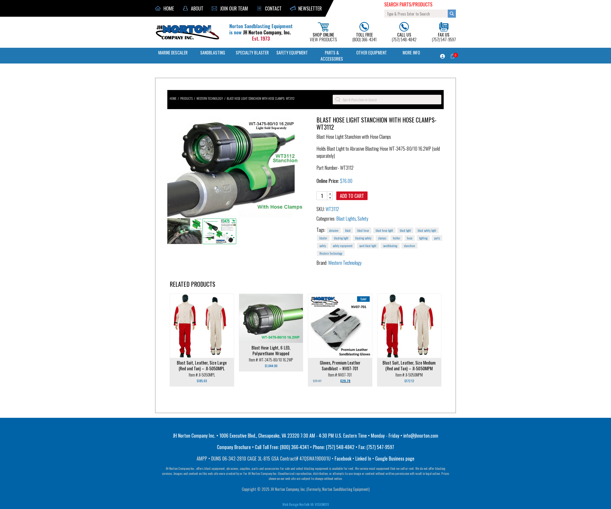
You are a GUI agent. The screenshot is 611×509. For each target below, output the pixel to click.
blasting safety (363, 238)
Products (186, 98)
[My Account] (442, 56)
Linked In (363, 458)
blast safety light (427, 230)
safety (322, 245)
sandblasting (390, 245)
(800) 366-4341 (364, 37)
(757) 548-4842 (404, 37)
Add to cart (352, 195)
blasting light (341, 238)
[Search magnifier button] (452, 14)
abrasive (333, 230)
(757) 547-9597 (444, 37)
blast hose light (384, 230)
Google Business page (394, 458)
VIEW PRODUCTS (323, 37)
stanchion (409, 245)
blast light (405, 230)
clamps (382, 238)
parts (437, 238)
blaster (323, 238)
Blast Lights (346, 218)
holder (396, 238)
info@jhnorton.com (420, 435)
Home (173, 98)
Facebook (343, 458)
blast (348, 230)
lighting (423, 238)
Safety (363, 218)
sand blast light (367, 245)
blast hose (363, 230)
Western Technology (209, 98)
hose (409, 238)
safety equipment (343, 245)
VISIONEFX (322, 504)
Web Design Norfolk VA (298, 504)
